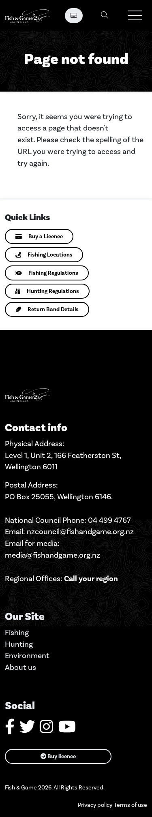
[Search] (104, 15)
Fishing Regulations (53, 272)
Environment (27, 655)
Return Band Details (53, 309)
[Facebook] (10, 729)
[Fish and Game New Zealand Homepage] (27, 15)
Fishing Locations (50, 254)
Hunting (19, 644)
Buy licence (61, 756)
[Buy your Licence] (74, 15)
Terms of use (130, 805)
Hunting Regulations (53, 291)
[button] (135, 15)
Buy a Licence (45, 236)
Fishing (17, 632)
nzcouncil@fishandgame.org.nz (80, 531)
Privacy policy (95, 805)
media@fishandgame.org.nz (52, 555)
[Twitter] (27, 729)
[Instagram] (47, 729)
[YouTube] (67, 729)
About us (20, 667)
